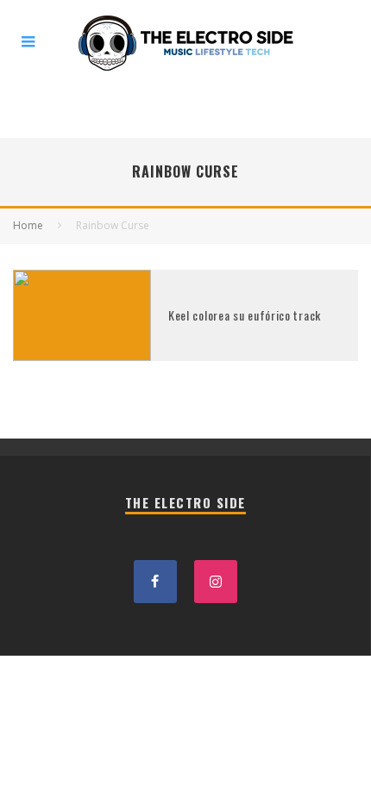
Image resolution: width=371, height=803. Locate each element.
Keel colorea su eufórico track (244, 315)
